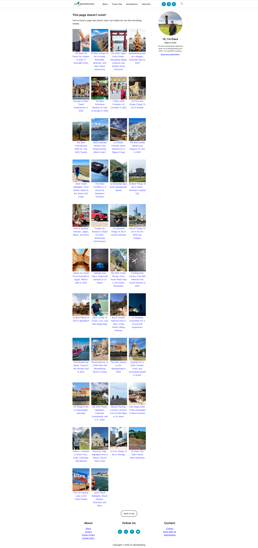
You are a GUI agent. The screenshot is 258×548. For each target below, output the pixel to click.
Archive (88, 532)
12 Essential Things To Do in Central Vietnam (118, 231)
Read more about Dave (170, 54)
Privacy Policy (88, 535)
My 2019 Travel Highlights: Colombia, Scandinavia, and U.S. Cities (100, 413)
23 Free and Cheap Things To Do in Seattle (137, 104)
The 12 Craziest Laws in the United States (80, 496)
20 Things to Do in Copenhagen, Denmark (80, 410)
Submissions (170, 535)
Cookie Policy (88, 538)
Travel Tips (117, 4)
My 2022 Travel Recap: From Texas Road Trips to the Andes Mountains (118, 279)
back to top (129, 513)
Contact (169, 528)
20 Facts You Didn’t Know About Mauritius (137, 454)
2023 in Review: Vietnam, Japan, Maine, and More (81, 231)
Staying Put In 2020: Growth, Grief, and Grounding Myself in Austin (137, 368)
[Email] (138, 532)
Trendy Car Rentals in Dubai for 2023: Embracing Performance (99, 234)
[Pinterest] (174, 4)
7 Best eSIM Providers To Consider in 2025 (118, 104)
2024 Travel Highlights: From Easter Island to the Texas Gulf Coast (81, 190)
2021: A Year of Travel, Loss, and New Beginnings (100, 320)
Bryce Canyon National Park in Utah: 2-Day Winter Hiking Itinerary (118, 324)
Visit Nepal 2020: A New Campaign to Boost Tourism (137, 410)
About (105, 4)
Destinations (132, 4)
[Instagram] (169, 4)
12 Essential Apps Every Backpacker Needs (118, 187)
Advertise (146, 4)
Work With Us (169, 532)
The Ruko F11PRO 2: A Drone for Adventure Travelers (100, 190)
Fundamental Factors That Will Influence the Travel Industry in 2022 (137, 279)
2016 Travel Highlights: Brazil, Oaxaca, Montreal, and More (100, 499)
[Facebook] (164, 4)
